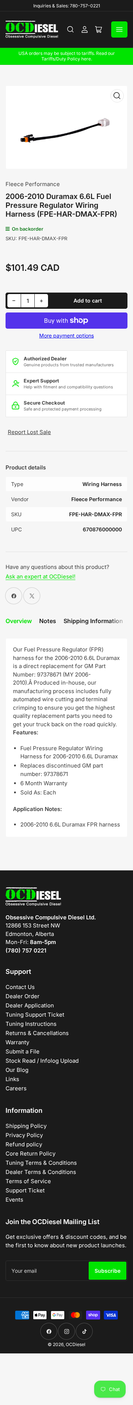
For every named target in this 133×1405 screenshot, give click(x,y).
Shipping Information (93, 621)
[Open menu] (119, 29)
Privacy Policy (24, 1135)
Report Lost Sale (29, 432)
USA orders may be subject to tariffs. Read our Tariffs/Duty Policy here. (66, 56)
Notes (47, 621)
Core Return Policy (30, 1153)
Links (12, 1079)
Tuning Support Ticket (35, 1014)
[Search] (70, 29)
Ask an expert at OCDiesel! (40, 576)
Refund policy (24, 1144)
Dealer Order (23, 996)
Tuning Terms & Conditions (41, 1162)
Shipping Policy (26, 1125)
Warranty (17, 1042)
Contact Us (20, 986)
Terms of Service (28, 1181)
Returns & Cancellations (37, 1033)
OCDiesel (75, 1344)
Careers (16, 1088)
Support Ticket (25, 1190)
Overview (19, 621)
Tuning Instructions (31, 1023)
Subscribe (107, 1271)
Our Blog (17, 1069)
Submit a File (23, 1051)
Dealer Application (30, 1005)
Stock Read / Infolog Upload (42, 1060)
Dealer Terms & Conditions (41, 1171)
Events (14, 1199)
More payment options (66, 335)
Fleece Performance (33, 184)
